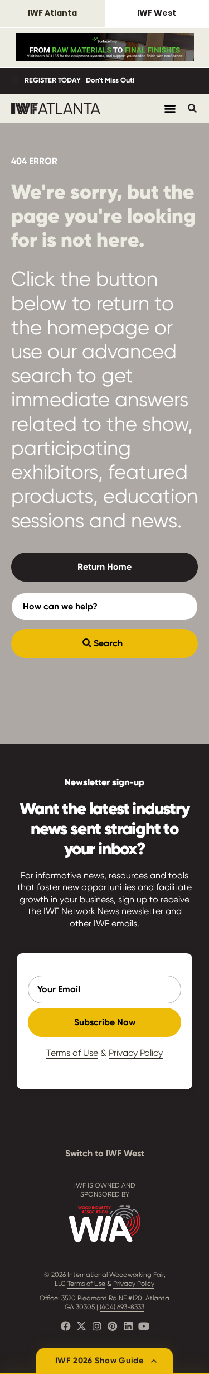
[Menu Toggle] (170, 108)
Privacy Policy (136, 1053)
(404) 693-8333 (122, 1307)
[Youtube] (144, 1326)
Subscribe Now (104, 1022)
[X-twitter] (81, 1326)
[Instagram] (97, 1326)
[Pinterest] (113, 1326)
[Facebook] (66, 1326)
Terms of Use (72, 1053)
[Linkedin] (128, 1326)
